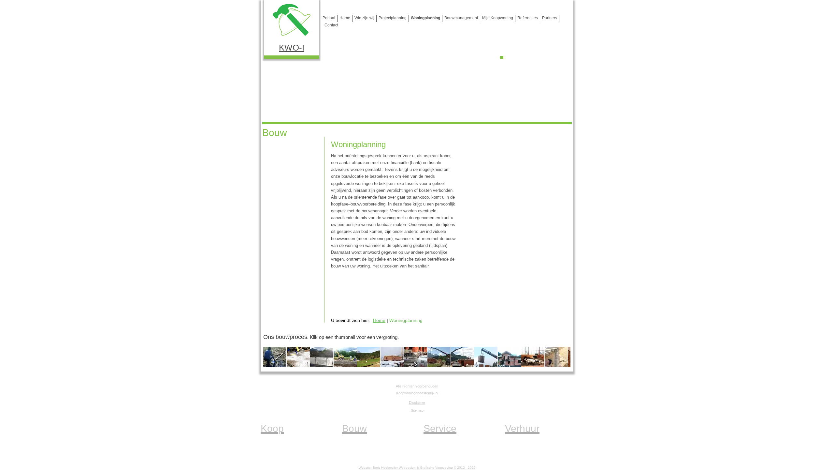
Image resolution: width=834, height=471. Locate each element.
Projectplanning (393, 18)
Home (344, 18)
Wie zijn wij (364, 18)
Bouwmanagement (461, 18)
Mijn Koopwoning (497, 18)
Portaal (329, 18)
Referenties (527, 18)
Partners (549, 18)
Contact (331, 25)
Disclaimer (417, 402)
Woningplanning (425, 18)
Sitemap (417, 410)
